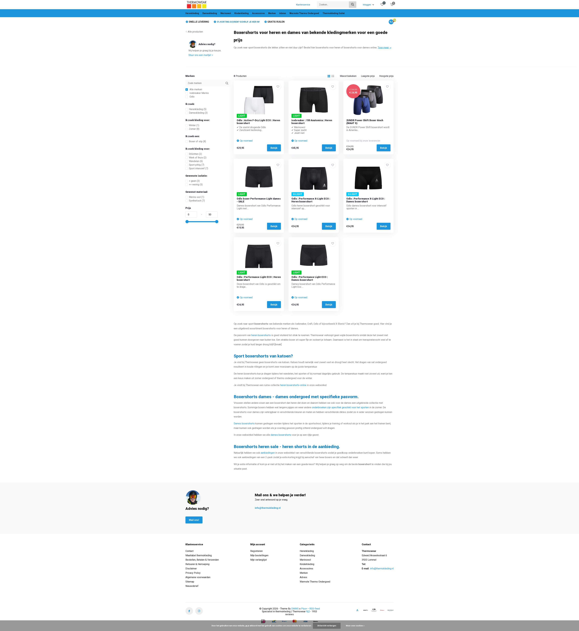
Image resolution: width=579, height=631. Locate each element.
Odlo (192, 96)
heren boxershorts (261, 335)
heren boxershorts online (293, 385)
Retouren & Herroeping (197, 564)
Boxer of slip (197, 141)
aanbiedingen (268, 452)
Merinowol (225, 13)
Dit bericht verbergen (326, 626)
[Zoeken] (352, 4)
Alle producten (195, 31)
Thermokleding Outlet (334, 13)
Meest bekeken (348, 76)
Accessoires (258, 13)
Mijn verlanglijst (258, 559)
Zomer (194, 128)
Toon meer (383, 47)
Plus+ (304, 608)
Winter (194, 125)
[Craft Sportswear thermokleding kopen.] (366, 610)
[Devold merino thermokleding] (391, 610)
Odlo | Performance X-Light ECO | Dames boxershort (365, 200)
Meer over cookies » (355, 626)
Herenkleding (192, 13)
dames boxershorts (281, 434)
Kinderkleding (241, 13)
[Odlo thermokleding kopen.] (357, 610)
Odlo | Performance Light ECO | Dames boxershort (309, 278)
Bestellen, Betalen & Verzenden (202, 559)
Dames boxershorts (244, 423)
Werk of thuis (197, 157)
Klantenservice (303, 4)
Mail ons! (194, 520)
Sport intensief (198, 168)
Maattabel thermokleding (198, 555)
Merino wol (196, 197)
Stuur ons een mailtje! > (200, 55)
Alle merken (195, 89)
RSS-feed (314, 608)
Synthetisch (197, 200)
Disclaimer (191, 568)
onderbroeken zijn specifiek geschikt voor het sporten (340, 407)
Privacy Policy (193, 572)
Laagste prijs (368, 76)
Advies (282, 13)
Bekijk (274, 147)
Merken (272, 13)
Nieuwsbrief (191, 586)
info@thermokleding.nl (268, 508)
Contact (189, 551)
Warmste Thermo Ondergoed (304, 13)
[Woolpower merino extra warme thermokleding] (382, 610)
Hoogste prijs (386, 76)
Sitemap (189, 581)
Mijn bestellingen (259, 555)
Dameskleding (209, 13)
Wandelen (196, 161)
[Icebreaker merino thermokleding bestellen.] (374, 610)
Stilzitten (195, 154)
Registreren (256, 551)
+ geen (194, 180)
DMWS (295, 608)
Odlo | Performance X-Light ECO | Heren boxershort (310, 200)
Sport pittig (196, 164)
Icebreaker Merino (199, 93)
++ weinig (196, 184)
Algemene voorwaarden (197, 577)
